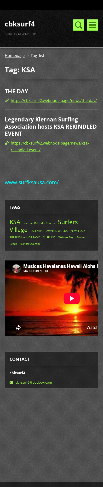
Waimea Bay (66, 237)
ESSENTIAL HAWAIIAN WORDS (49, 231)
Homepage (15, 55)
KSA (15, 222)
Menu (92, 25)
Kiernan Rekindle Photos (39, 223)
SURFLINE (49, 237)
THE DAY (16, 91)
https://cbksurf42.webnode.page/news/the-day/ (54, 100)
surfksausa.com (30, 244)
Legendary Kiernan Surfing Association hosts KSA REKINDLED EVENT (51, 126)
